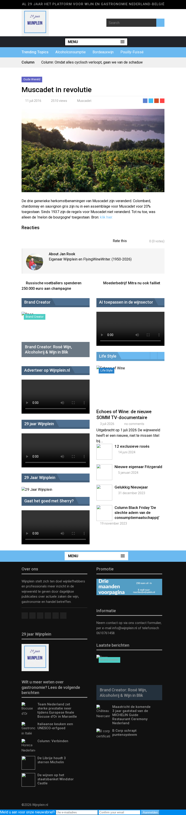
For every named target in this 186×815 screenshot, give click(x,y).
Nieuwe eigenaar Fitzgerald (138, 466)
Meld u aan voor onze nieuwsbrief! (28, 812)
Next (160, 355)
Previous (153, 355)
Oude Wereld (31, 79)
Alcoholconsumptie (70, 52)
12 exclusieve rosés (132, 446)
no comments (134, 424)
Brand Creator (35, 316)
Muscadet (84, 101)
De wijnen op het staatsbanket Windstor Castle (55, 779)
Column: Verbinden (52, 741)
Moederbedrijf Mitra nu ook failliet (131, 283)
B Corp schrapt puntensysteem (124, 733)
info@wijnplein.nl (124, 628)
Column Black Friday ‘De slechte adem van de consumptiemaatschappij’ (137, 512)
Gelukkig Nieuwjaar (131, 487)
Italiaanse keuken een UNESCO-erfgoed (55, 726)
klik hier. (106, 217)
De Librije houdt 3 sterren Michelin (51, 760)
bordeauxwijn (103, 52)
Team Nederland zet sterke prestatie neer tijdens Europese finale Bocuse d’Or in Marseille (57, 710)
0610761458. (105, 633)
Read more (131, 390)
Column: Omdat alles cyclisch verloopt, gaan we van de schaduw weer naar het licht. (92, 64)
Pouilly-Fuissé (132, 52)
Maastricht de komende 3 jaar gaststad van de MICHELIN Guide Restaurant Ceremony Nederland (131, 715)
